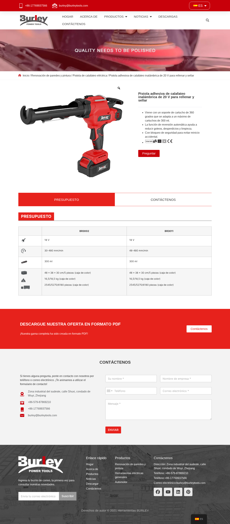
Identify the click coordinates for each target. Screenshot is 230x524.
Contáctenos (73, 24)
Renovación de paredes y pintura (51, 75)
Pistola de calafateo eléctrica (90, 75)
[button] (207, 20)
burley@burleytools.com (73, 5)
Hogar (67, 16)
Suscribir (68, 496)
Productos (114, 16)
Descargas (167, 16)
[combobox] (109, 390)
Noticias (141, 16)
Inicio (26, 75)
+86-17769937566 (36, 5)
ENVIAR (113, 430)
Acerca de (88, 16)
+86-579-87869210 (176, 473)
